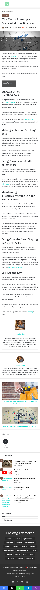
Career (18, 539)
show (11, 83)
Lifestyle (9, 554)
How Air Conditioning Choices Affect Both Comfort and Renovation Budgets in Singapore (26, 498)
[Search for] (38, 4)
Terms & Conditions (12, 573)
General (32, 546)
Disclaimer (22, 573)
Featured (15, 546)
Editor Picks (9, 543)
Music (25, 554)
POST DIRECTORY (32, 567)
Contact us (25, 577)
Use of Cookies (16, 577)
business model (29, 119)
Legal (34, 550)
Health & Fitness (9, 550)
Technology (29, 558)
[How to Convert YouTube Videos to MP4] (7, 472)
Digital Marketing (28, 539)
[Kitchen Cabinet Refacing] (7, 490)
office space (6, 184)
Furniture (24, 546)
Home (5, 11)
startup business (10, 102)
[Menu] (2, 4)
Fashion (7, 546)
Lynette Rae (8, 27)
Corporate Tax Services (15, 267)
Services (20, 558)
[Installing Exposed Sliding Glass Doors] (7, 481)
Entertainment (29, 543)
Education (19, 543)
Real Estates (10, 558)
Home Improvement (23, 550)
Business (10, 11)
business (13, 56)
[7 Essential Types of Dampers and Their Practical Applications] (7, 464)
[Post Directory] (7, 4)
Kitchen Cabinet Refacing (22, 487)
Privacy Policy (29, 573)
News (31, 554)
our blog (30, 312)
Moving (17, 554)
